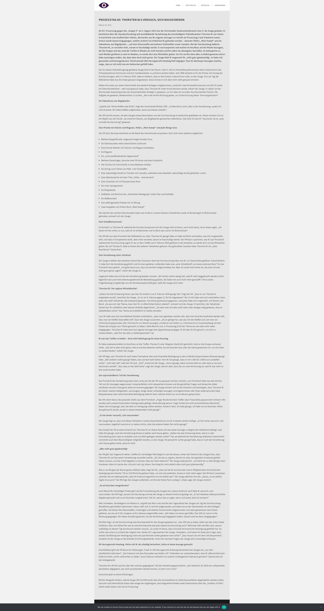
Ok (224, 607)
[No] (321, 607)
